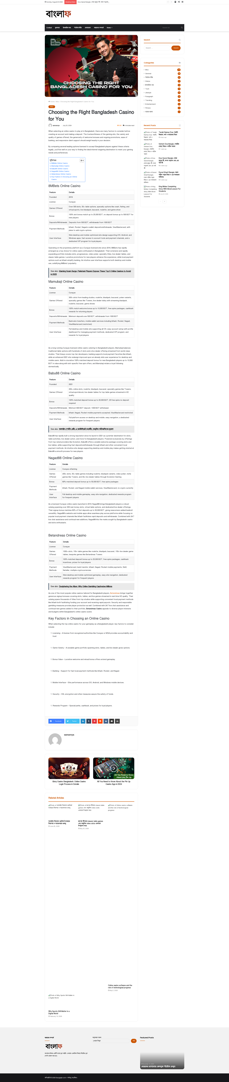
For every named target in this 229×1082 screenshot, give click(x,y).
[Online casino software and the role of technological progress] (121, 893)
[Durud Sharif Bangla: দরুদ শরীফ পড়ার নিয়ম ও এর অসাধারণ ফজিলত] (150, 177)
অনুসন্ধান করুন (96, 1037)
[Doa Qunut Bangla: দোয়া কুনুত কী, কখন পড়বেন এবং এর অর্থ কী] (150, 163)
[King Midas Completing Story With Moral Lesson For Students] (150, 191)
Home (52, 102)
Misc (57, 102)
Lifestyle (148, 93)
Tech (147, 89)
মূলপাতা (57, 28)
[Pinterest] (94, 721)
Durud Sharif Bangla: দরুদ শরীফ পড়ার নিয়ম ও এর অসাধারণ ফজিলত (169, 174)
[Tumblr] (88, 721)
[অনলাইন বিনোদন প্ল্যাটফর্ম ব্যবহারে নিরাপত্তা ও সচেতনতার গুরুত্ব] (61, 811)
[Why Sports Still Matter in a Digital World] (61, 1001)
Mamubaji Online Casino (60, 166)
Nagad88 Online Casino (60, 171)
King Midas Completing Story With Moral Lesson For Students (170, 189)
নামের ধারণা (149, 112)
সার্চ (134, 1041)
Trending (148, 100)
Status (147, 81)
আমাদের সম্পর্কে (99, 28)
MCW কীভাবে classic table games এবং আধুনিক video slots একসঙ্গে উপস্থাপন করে (90, 823)
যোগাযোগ (88, 28)
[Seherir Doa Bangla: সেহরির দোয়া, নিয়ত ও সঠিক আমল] (150, 149)
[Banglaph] (58, 14)
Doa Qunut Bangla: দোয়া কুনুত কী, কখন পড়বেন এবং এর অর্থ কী (98, 2)
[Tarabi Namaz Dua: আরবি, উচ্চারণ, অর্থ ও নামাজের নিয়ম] (150, 136)
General (148, 74)
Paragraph (149, 96)
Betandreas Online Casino (61, 174)
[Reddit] (100, 721)
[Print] (117, 721)
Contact (49, 28)
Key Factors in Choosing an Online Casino (64, 178)
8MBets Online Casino (59, 163)
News (109, 28)
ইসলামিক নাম (67, 28)
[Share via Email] (111, 721)
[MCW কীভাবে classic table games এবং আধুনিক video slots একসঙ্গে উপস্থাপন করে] (91, 811)
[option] (162, 1056)
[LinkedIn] (83, 721)
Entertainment (150, 104)
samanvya (56, 125)
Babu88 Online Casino (59, 169)
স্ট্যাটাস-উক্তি (78, 28)
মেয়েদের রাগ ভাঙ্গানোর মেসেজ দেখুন (156, 1066)
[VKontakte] (106, 721)
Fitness (148, 108)
